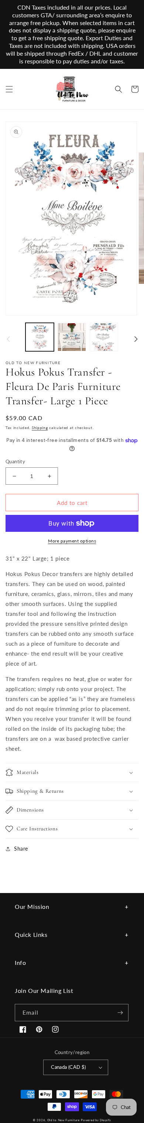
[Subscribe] (120, 1012)
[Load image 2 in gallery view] (72, 337)
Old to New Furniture (63, 1120)
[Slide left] (8, 339)
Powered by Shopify (96, 1120)
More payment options (72, 541)
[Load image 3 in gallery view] (104, 337)
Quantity (15, 461)
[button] (9, 89)
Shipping (40, 427)
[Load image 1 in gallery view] (39, 337)
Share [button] (21, 848)
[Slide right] (136, 339)
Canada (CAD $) (68, 1067)
